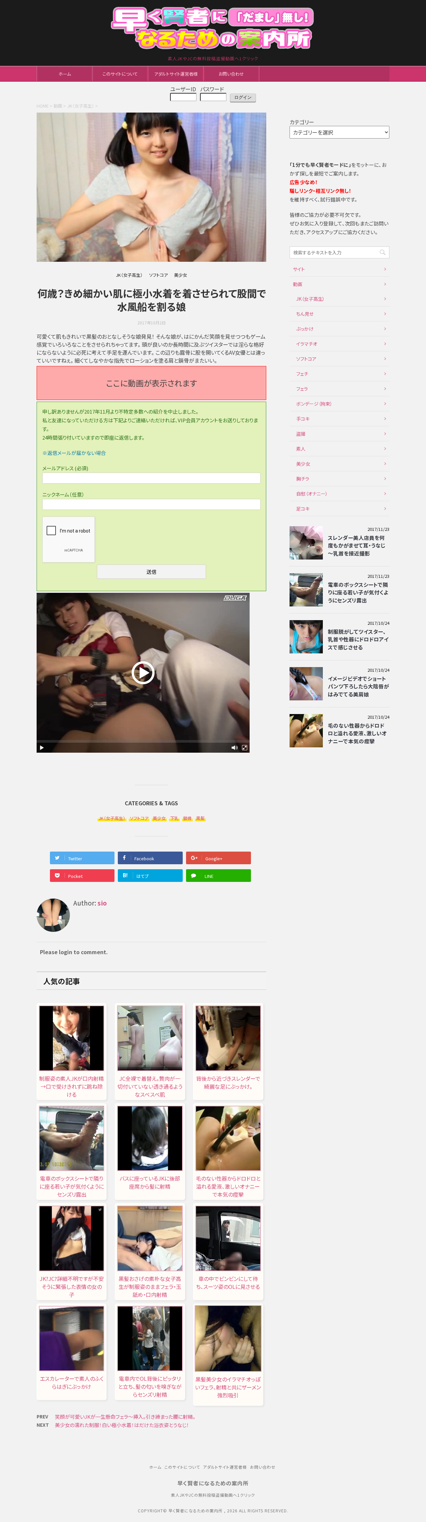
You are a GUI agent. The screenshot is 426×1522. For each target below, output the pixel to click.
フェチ (302, 373)
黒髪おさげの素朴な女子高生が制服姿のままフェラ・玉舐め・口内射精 (149, 1287)
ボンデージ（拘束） (314, 403)
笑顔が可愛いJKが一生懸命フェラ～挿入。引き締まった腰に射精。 (125, 1416)
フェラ (302, 388)
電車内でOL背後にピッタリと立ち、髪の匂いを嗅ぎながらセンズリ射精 (150, 1386)
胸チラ (302, 478)
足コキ (303, 508)
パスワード (212, 89)
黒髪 (200, 818)
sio (102, 903)
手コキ (303, 418)
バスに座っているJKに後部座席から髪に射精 (149, 1182)
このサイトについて (120, 74)
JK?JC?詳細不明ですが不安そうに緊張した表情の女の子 (72, 1287)
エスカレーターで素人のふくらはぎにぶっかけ (72, 1382)
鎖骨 (187, 818)
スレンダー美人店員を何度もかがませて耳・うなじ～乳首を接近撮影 (357, 545)
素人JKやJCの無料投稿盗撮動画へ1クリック (213, 1495)
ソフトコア (139, 818)
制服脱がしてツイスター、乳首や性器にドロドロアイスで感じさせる (358, 639)
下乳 (174, 818)
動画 (297, 284)
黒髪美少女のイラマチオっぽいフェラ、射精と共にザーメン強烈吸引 (228, 1387)
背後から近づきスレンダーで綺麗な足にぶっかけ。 (228, 1082)
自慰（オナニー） (312, 493)
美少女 (159, 818)
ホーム (65, 74)
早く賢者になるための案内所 (213, 1483)
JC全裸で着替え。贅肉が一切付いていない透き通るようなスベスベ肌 (149, 1086)
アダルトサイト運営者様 (176, 74)
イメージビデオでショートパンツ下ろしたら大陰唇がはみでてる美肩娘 (358, 686)
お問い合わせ (231, 74)
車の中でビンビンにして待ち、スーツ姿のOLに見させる (228, 1283)
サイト (299, 269)
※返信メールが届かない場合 (74, 452)
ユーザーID (183, 89)
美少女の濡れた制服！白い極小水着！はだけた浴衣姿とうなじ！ (122, 1424)
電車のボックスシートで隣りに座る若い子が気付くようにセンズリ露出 (72, 1186)
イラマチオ (306, 343)
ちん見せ (305, 313)
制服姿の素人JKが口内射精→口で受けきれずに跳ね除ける (71, 1086)
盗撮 (301, 433)
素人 (301, 448)
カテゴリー (302, 122)
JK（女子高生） (112, 818)
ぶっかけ (305, 328)
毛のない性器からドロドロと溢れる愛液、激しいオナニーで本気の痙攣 (228, 1186)
